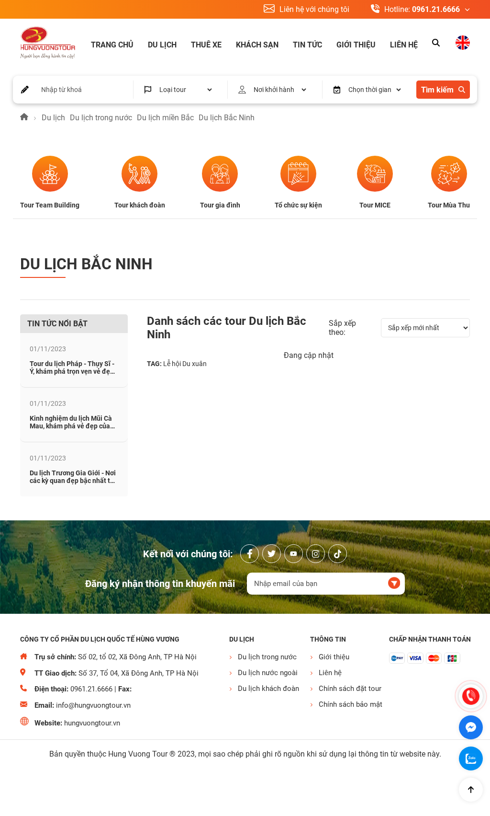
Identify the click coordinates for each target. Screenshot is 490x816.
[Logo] (47, 43)
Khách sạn (257, 44)
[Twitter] (271, 553)
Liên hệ (404, 44)
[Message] (471, 727)
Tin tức (307, 44)
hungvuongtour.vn (92, 723)
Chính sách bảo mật (349, 704)
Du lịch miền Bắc (165, 117)
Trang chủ (112, 44)
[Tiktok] (337, 553)
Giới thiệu (356, 44)
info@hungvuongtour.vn (93, 705)
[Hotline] (471, 696)
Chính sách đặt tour (349, 688)
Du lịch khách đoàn (268, 688)
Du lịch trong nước (101, 117)
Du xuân (194, 364)
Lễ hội (172, 364)
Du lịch (162, 44)
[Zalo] (471, 758)
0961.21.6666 (436, 9)
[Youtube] (293, 553)
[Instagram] (315, 553)
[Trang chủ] (24, 117)
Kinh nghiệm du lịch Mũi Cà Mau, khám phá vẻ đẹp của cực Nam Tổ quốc (71, 425)
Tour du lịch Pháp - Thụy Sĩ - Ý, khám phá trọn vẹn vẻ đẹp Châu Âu (72, 371)
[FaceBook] (249, 553)
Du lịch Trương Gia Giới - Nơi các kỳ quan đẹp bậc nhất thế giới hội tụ (74, 480)
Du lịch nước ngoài (268, 672)
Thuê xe (206, 44)
